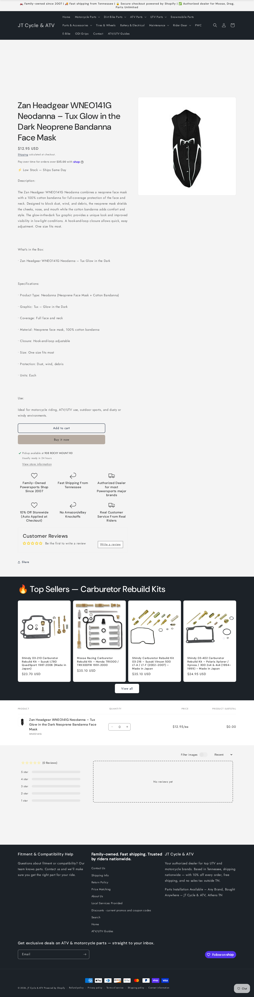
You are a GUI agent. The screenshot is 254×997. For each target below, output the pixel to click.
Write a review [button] (110, 544)
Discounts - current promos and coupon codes (121, 910)
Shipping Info (100, 875)
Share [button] (25, 562)
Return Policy (99, 882)
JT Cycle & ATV (35, 987)
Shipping (23, 154)
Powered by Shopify (54, 987)
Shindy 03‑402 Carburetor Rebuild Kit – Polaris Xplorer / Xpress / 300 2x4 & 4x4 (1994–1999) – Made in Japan (209, 663)
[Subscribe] (84, 954)
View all (127, 688)
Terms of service (115, 987)
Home (95, 924)
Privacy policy (95, 987)
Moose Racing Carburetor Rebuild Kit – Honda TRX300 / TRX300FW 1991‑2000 (98, 661)
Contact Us (98, 868)
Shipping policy (136, 987)
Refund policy (76, 987)
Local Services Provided (107, 903)
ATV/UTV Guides (102, 931)
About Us (97, 896)
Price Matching (101, 889)
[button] (87, 17)
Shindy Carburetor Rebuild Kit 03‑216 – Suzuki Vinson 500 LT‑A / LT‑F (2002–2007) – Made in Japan (153, 663)
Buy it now (61, 439)
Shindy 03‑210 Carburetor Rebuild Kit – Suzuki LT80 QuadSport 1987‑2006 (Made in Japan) (44, 663)
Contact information (158, 987)
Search (95, 917)
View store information (37, 464)
